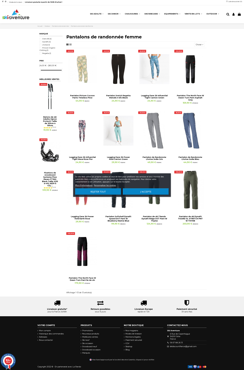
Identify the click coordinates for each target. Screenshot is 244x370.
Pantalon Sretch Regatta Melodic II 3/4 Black (118, 96)
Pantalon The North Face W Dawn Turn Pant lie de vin (82, 279)
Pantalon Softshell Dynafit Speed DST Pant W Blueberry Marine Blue (118, 218)
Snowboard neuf (89, 346)
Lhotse (46, 45)
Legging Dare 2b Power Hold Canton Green (118, 158)
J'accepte (145, 191)
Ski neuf (85, 340)
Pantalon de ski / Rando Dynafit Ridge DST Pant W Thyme (154, 218)
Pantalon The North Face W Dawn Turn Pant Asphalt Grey (190, 97)
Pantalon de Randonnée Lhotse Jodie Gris (154, 158)
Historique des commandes (51, 334)
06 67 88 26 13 (176, 342)
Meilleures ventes (90, 337)
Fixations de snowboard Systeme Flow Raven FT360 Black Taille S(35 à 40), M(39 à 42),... (50, 179)
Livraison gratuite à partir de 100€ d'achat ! (43, 2)
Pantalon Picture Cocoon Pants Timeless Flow (82, 96)
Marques (86, 353)
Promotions (87, 330)
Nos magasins (131, 330)
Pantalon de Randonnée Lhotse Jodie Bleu (190, 158)
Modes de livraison (16, 2)
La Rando (77, 367)
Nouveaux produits (90, 334)
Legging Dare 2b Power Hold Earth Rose (82, 217)
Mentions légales (133, 337)
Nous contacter (46, 340)
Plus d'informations (84, 185)
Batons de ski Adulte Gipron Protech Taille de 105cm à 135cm (50, 121)
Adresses (43, 337)
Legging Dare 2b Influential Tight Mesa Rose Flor (82, 158)
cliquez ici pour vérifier (145, 360)
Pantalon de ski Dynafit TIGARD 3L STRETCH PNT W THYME (190, 218)
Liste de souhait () (235, 1)
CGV (127, 343)
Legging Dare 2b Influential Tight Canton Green (154, 96)
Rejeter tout (98, 191)
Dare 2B (46, 39)
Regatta (46, 53)
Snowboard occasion (91, 350)
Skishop (128, 346)
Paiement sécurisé (133, 340)
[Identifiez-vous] (233, 14)
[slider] (40, 70)
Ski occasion (87, 343)
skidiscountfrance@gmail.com (183, 346)
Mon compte (45, 330)
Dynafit (46, 42)
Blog (127, 350)
